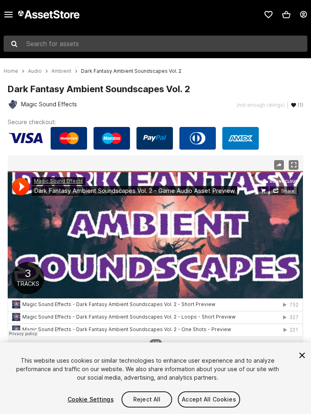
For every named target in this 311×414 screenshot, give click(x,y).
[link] (268, 14)
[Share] (279, 165)
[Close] (302, 355)
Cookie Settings (91, 399)
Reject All (146, 399)
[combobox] (155, 44)
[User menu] (303, 15)
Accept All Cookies (209, 399)
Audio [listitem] (35, 71)
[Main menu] (8, 14)
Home (11, 71)
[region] (155, 254)
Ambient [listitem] (61, 71)
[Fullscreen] (293, 165)
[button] (286, 14)
